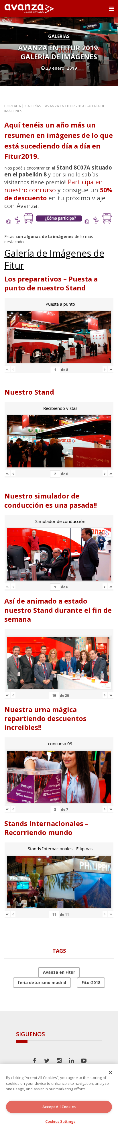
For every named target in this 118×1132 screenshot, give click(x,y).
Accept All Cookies (59, 1106)
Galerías (59, 36)
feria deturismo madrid (42, 982)
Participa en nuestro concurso (53, 186)
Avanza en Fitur (59, 972)
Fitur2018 (91, 982)
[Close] (110, 1072)
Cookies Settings (60, 1121)
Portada (12, 106)
